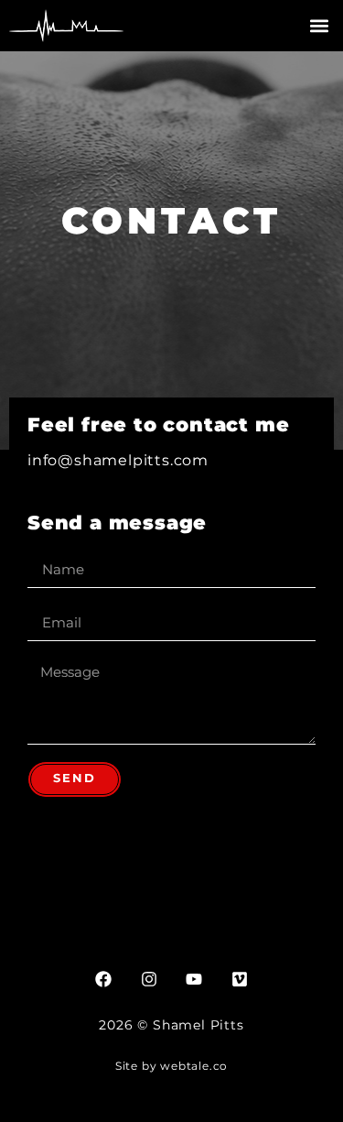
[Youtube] (193, 979)
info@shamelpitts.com (118, 460)
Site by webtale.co (171, 1066)
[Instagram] (149, 979)
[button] (319, 26)
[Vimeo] (239, 979)
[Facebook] (103, 979)
